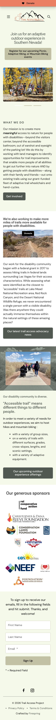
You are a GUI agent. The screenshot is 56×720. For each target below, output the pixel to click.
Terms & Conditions (41, 708)
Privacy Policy (16, 708)
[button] (8, 16)
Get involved (14, 196)
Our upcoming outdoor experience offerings (28, 473)
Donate (30, 3)
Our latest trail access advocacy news (28, 333)
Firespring (34, 713)
